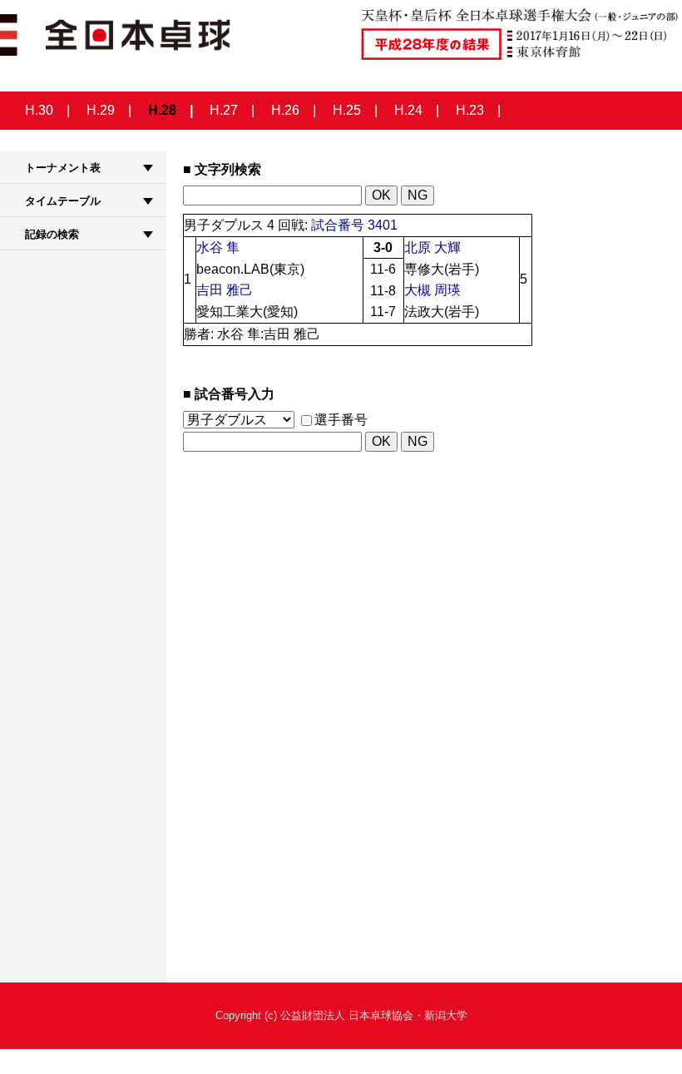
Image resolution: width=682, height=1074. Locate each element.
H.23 (470, 110)
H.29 (100, 110)
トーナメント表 (63, 167)
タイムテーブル (63, 201)
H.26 (285, 110)
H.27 (224, 110)
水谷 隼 (218, 247)
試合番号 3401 (354, 225)
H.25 (347, 110)
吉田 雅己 (224, 290)
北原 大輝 (432, 247)
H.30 (39, 110)
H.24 (408, 110)
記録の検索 (52, 234)
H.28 (162, 110)
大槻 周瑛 (432, 290)
